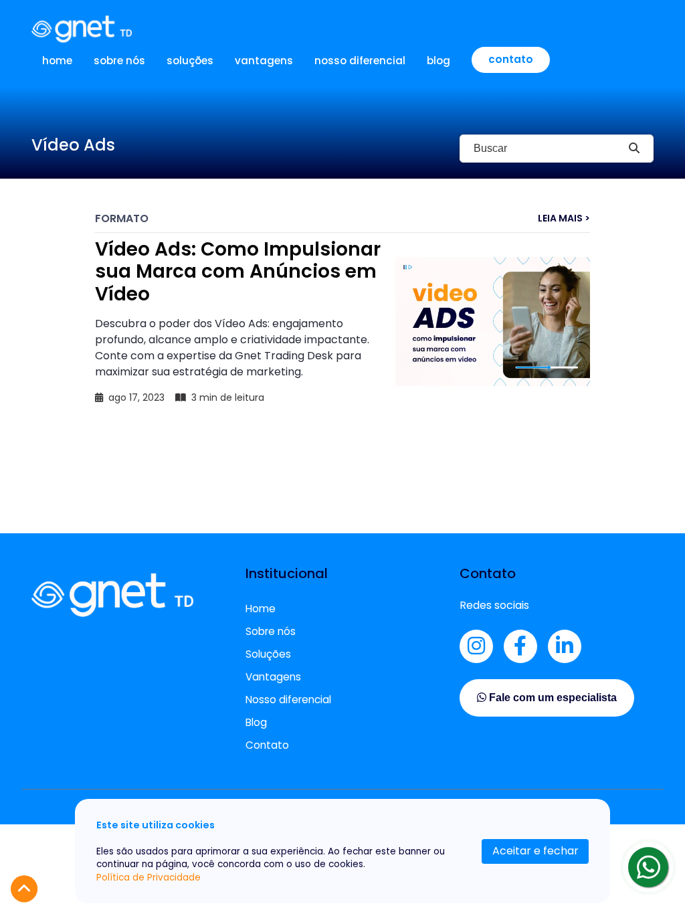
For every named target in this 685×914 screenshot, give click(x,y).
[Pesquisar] (634, 148)
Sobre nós (119, 61)
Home (57, 61)
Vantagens (264, 61)
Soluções (190, 61)
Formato (122, 218)
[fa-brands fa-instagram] (476, 646)
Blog (438, 61)
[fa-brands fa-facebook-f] (520, 646)
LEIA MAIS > (564, 218)
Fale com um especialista (551, 697)
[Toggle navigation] (645, 28)
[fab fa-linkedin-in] (564, 646)
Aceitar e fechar (535, 850)
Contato (510, 59)
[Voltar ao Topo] (24, 889)
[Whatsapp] (648, 867)
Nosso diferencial (359, 61)
